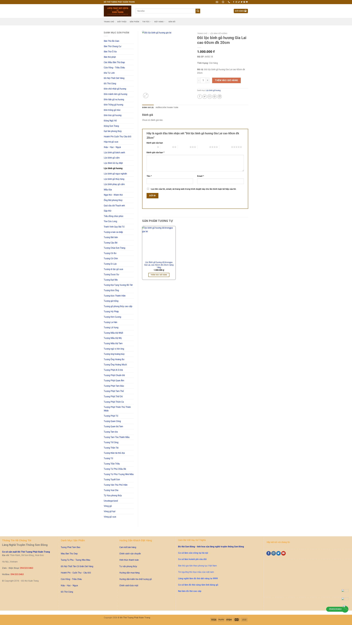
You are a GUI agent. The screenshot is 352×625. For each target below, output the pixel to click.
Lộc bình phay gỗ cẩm (114, 184)
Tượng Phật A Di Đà (113, 370)
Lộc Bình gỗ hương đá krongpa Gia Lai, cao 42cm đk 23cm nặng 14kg (159, 265)
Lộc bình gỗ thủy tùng (114, 179)
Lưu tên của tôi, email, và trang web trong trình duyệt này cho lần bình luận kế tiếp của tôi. (193, 189)
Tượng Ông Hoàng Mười (115, 364)
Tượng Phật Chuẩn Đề (114, 375)
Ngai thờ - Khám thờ (113, 195)
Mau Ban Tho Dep (69, 553)
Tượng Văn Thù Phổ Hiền (115, 485)
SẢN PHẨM (134, 22)
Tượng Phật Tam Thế (114, 391)
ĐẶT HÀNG (159, 22)
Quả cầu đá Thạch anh (114, 205)
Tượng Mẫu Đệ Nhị (113, 338)
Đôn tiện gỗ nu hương (114, 99)
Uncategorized (111, 501)
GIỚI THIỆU (122, 22)
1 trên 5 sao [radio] (151, 147)
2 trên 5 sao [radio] (166, 147)
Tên (149, 176)
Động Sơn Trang (111, 126)
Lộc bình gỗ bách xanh (114, 152)
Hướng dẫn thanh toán (167, 107)
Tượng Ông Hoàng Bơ (114, 359)
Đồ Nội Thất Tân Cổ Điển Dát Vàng (77, 566)
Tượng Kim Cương (112, 317)
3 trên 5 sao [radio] (183, 147)
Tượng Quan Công (112, 421)
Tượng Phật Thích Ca (114, 402)
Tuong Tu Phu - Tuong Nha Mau (75, 560)
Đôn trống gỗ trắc (112, 110)
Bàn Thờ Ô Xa (110, 51)
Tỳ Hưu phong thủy (113, 495)
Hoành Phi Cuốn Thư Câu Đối (117, 136)
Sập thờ (107, 210)
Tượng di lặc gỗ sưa (113, 269)
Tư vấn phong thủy (128, 566)
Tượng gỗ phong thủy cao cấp (118, 306)
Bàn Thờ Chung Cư (112, 46)
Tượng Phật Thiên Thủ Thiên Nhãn (117, 409)
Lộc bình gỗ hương (113, 168)
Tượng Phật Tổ (111, 416)
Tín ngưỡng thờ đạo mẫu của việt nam (196, 572)
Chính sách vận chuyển (130, 553)
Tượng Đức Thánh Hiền (115, 295)
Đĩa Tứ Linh (109, 73)
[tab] (148, 107)
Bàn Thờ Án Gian (111, 41)
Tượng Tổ (108, 458)
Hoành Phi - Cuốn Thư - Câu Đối (76, 572)
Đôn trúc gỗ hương (112, 115)
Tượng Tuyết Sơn (112, 479)
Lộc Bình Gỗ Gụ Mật (113, 163)
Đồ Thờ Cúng (110, 83)
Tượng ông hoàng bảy (114, 354)
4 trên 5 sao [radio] (203, 147)
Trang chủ (202, 33)
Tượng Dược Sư (111, 274)
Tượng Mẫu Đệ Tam (113, 343)
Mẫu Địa (108, 189)
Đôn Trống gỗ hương (113, 104)
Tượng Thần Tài (111, 447)
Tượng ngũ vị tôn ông (114, 348)
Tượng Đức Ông (111, 290)
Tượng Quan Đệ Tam (113, 426)
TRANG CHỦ (109, 22)
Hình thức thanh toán (129, 560)
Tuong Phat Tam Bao (70, 547)
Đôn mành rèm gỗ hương (115, 94)
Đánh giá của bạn (155, 143)
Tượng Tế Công (111, 442)
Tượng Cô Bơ (110, 253)
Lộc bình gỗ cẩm (112, 157)
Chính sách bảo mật (128, 585)
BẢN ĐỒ (172, 22)
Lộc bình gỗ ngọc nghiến (115, 173)
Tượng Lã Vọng (111, 327)
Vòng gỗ (108, 506)
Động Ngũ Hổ (110, 120)
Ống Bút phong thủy (113, 200)
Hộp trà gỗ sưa (111, 141)
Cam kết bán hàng (127, 547)
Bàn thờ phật (110, 57)
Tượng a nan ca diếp (113, 232)
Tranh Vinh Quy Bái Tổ (114, 226)
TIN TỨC (145, 22)
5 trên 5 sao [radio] (225, 147)
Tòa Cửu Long (110, 221)
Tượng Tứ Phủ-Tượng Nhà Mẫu (119, 474)
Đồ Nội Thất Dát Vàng (114, 78)
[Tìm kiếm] (198, 11)
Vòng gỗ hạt (109, 511)
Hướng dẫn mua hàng (129, 572)
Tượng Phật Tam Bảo (114, 386)
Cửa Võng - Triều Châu (114, 67)
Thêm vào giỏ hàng (226, 80)
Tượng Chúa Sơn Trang (114, 248)
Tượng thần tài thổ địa (114, 453)
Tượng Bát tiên (111, 237)
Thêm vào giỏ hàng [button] (159, 275)
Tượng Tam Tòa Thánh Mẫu (117, 437)
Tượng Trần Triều (112, 463)
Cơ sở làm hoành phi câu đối (192, 559)
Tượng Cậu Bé (110, 242)
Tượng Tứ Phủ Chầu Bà (115, 469)
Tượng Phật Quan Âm (114, 380)
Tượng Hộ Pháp (111, 311)
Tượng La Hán (110, 322)
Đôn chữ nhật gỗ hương (115, 88)
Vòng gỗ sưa (110, 516)
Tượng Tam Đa (111, 432)
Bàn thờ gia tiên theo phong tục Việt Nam (197, 565)
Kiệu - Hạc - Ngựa (112, 147)
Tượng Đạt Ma (111, 279)
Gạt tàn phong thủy (113, 131)
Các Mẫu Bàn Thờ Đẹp (114, 62)
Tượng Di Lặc (110, 264)
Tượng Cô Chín (111, 258)
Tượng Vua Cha (111, 490)
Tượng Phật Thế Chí (113, 396)
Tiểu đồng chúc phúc (113, 216)
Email (200, 176)
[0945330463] (345, 609)
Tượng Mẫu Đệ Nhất (113, 333)
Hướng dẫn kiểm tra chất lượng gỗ (135, 579)
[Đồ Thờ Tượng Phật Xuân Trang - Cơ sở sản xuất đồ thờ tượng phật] (117, 10)
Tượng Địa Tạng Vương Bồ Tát (118, 285)
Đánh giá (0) (148, 107)
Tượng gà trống (111, 301)
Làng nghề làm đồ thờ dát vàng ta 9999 (198, 578)
